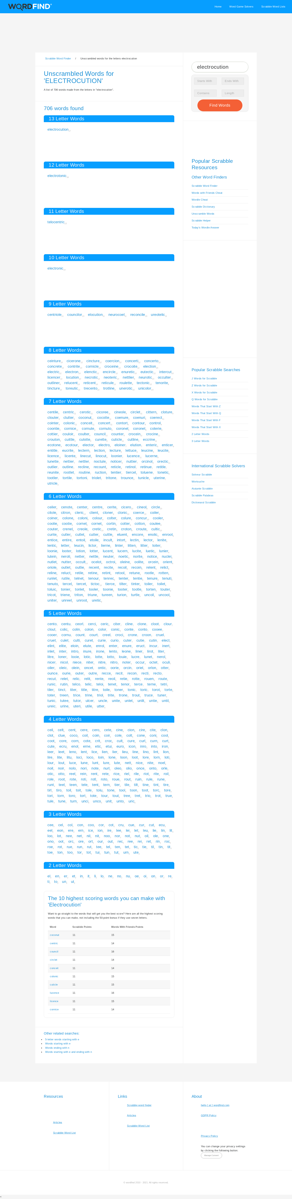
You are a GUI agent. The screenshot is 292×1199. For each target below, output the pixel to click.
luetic (150, 551)
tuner (162, 695)
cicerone (74, 361)
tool (122, 790)
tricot (51, 595)
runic (51, 684)
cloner (108, 512)
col (70, 825)
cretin (111, 529)
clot (50, 735)
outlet (65, 567)
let (136, 830)
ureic (51, 706)
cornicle (92, 366)
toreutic (72, 388)
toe (50, 852)
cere (83, 730)
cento (52, 624)
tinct (61, 690)
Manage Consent (211, 1155)
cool (164, 735)
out (110, 841)
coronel (122, 428)
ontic (102, 668)
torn (60, 796)
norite (137, 556)
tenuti (166, 578)
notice (152, 556)
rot (60, 847)
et (73, 876)
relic (76, 679)
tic (136, 847)
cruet (51, 640)
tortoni (82, 478)
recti (145, 673)
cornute (88, 428)
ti (48, 881)
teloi (99, 684)
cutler (66, 534)
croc (108, 741)
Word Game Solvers (241, 6)
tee (98, 847)
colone (67, 518)
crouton (53, 439)
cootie (67, 523)
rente (99, 679)
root (61, 779)
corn (74, 741)
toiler (148, 584)
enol (74, 746)
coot (50, 741)
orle (164, 768)
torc (156, 790)
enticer (167, 445)
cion (131, 730)
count (80, 635)
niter (90, 662)
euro (120, 746)
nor (117, 836)
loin (101, 757)
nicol (64, 662)
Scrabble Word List (64, 1132)
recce (106, 673)
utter (100, 706)
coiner (52, 518)
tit (168, 847)
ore (81, 841)
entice (52, 540)
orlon (152, 668)
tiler (50, 690)
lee (118, 830)
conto (142, 629)
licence (53, 456)
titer (73, 690)
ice (90, 830)
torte (168, 690)
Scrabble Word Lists (273, 6)
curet (89, 640)
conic (115, 629)
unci (85, 801)
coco (73, 735)
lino (146, 752)
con (80, 825)
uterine (159, 478)
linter (119, 545)
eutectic (147, 372)
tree (127, 796)
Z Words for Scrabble (204, 385)
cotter (125, 523)
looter (66, 551)
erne (86, 746)
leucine (147, 450)
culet (64, 640)
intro (74, 651)
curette (100, 439)
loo (49, 836)
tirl (49, 790)
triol (100, 695)
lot (59, 836)
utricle (52, 483)
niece (77, 662)
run (79, 847)
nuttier (131, 461)
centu (65, 624)
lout (61, 763)
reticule (108, 383)
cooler (158, 518)
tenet (112, 684)
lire (49, 757)
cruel (160, 635)
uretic (96, 600)
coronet (139, 428)
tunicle (143, 478)
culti (76, 640)
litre (50, 657)
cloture (166, 412)
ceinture (54, 361)
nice (139, 763)
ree (130, 841)
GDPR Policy (209, 1115)
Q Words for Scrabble (204, 399)
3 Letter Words (200, 441)
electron (71, 372)
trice (76, 695)
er (65, 876)
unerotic (125, 388)
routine (84, 472)
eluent (122, 534)
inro (143, 746)
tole (89, 790)
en (57, 876)
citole (51, 512)
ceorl (79, 624)
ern (80, 830)
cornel (81, 523)
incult (107, 540)
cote (86, 741)
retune (134, 573)
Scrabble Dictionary (203, 206)
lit (171, 830)
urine (64, 706)
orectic (162, 461)
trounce (127, 478)
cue (131, 825)
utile (88, 706)
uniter (52, 600)
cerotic (85, 412)
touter (165, 589)
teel (62, 785)
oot (61, 841)
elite (62, 646)
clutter (68, 417)
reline (51, 573)
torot (156, 690)
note (95, 768)
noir (61, 768)
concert (104, 423)
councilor (74, 315)
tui (97, 852)
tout (116, 796)
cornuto (105, 428)
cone (141, 735)
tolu (99, 790)
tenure (152, 578)
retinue (146, 467)
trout (136, 695)
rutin (64, 684)
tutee (64, 701)
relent (151, 567)
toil (68, 790)
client (93, 512)
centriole (54, 315)
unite (116, 701)
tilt (136, 785)
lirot (150, 651)
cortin (111, 523)
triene (65, 595)
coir (107, 735)
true (168, 796)
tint (155, 785)
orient (167, 562)
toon (133, 790)
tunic (51, 701)
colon (89, 629)
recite (108, 567)
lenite (161, 540)
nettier (68, 461)
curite (52, 534)
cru (120, 825)
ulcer (90, 701)
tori (50, 796)
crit (97, 741)
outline (67, 467)
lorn (157, 757)
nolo (72, 768)
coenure (121, 417)
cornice (70, 428)
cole (118, 735)
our (100, 841)
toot (145, 790)
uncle (102, 701)
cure (131, 741)
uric (131, 801)
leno (72, 752)
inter (62, 651)
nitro (114, 662)
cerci (92, 624)
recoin (136, 567)
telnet (78, 578)
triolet (96, 478)
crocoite (130, 366)
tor (79, 852)
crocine (152, 434)
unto (120, 801)
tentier (116, 472)
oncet (88, 668)
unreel (67, 600)
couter (52, 529)
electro (104, 445)
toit (78, 790)
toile (106, 690)
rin (158, 841)
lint (155, 752)
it (89, 876)
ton (60, 852)
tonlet (79, 589)
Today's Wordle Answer (205, 227)
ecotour (71, 445)
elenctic (90, 372)
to (55, 881)
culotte (84, 439)
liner (139, 651)
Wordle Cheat (200, 199)
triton (79, 595)
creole (82, 529)
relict (164, 567)
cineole (120, 412)
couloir (68, 434)
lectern (83, 450)
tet (127, 847)
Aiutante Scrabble (202, 488)
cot (111, 825)
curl (142, 741)
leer (50, 752)
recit (119, 673)
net (79, 836)
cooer (52, 635)
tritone (111, 478)
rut (89, 847)
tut (116, 852)
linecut (85, 456)
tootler (52, 478)
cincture (92, 361)
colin (76, 629)
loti (167, 757)
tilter (123, 584)
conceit (86, 423)
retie (123, 679)
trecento (90, 388)
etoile (94, 540)
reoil (111, 679)
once (140, 768)
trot (158, 796)
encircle (109, 372)
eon (60, 830)
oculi (166, 662)
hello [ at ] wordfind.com (215, 1105)
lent (84, 752)
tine (146, 785)
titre (95, 690)
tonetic (163, 472)
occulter (164, 377)
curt (165, 741)
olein (75, 668)
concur (141, 518)
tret (137, 796)
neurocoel (116, 315)
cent (71, 730)
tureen (107, 595)
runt (50, 785)
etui (109, 746)
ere (70, 830)
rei (140, 841)
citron (65, 512)
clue (61, 735)
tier (117, 785)
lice (94, 752)
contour (138, 423)
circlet (135, 412)
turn (73, 801)
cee (50, 825)
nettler (84, 461)
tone (110, 790)
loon (123, 757)
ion (100, 830)
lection (99, 450)
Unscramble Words (203, 213)
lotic (87, 657)
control (155, 423)
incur (153, 646)
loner (62, 657)
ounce (52, 673)
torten (151, 589)
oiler (50, 668)
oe (137, 876)
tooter (122, 589)
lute (117, 763)
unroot (81, 600)
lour (50, 763)
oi (145, 876)
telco (76, 684)
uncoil (149, 595)
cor (101, 825)
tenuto (52, 584)
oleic (63, 668)
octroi (110, 562)
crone (132, 635)
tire (166, 785)
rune (161, 779)
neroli (65, 556)
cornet (96, 523)
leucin (79, 545)
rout (127, 779)
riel (126, 774)
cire (142, 730)
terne (151, 684)
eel (49, 830)
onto (152, 768)
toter (51, 695)
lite (59, 757)
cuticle (116, 439)
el (48, 876)
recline (83, 467)
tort (82, 796)
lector (148, 540)
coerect (156, 417)
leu (145, 830)
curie (102, 640)
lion (166, 752)
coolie (52, 523)
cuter (127, 640)
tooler (93, 589)
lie (154, 830)
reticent (89, 383)
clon (163, 730)
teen (73, 785)
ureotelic (158, 315)
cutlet (79, 534)
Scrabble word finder (139, 1105)
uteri (77, 706)
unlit (140, 701)
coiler (154, 512)
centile (52, 412)
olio (129, 768)
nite (150, 763)
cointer (53, 423)
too (70, 852)
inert (165, 646)
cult (120, 741)
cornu (66, 635)
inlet (50, 651)
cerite (111, 507)
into (154, 746)
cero (95, 730)
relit (87, 679)
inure (87, 651)
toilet (161, 584)
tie (144, 847)
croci (119, 635)
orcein (153, 562)
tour (104, 796)
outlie (79, 567)
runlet (52, 578)
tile (127, 785)
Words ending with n (57, 1047)
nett (128, 763)
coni (153, 735)
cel (60, 825)
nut (137, 836)
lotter (94, 551)
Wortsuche (198, 481)
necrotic (91, 377)
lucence (133, 456)
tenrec (109, 578)
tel (108, 847)
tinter (135, 584)
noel (161, 763)
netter (79, 556)
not (127, 836)
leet (61, 752)
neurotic (145, 377)
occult (80, 562)
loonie (52, 551)
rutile (66, 578)
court (93, 635)
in (81, 876)
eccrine (149, 439)
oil (146, 836)
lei (128, 830)
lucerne (151, 456)
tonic (132, 690)
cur (141, 825)
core (62, 741)
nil (88, 836)
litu (69, 757)
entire (66, 540)
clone (141, 624)
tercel (67, 584)
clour (168, 624)
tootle (136, 589)
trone (123, 695)
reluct (65, 573)
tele (84, 785)
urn (126, 852)
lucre (135, 657)
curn (153, 741)
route (162, 679)
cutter (94, 534)
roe (50, 847)
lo (102, 876)
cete (107, 730)
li (95, 876)
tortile (67, 478)
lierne (105, 545)
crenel (68, 529)
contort (122, 423)
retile (79, 573)
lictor (92, 545)
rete (105, 774)
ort (90, 841)
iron (165, 746)
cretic (96, 529)
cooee (157, 629)
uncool (164, 595)
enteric (151, 445)
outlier (52, 467)
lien (105, 752)
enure (127, 646)
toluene (147, 472)
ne (110, 876)
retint (106, 573)
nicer (51, 662)
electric (53, 372)
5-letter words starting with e (62, 1039)
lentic (51, 545)
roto (104, 779)
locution (72, 377)
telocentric (55, 222)
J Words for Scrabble (204, 378)
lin (163, 830)
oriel (139, 668)
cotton (140, 523)
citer (116, 624)
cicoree (102, 412)
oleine (125, 562)
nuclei (166, 556)
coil (85, 735)
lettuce (130, 450)
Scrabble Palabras (202, 495)
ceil (50, 730)
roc (167, 841)
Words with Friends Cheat (207, 192)
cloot (155, 624)
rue (69, 847)
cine (119, 730)
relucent (71, 383)
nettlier (128, 377)
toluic (51, 589)
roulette (126, 383)
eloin (74, 646)
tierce (110, 584)
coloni (82, 518)
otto (61, 774)
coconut (84, 417)
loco (90, 757)
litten (132, 545)
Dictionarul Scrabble (204, 502)
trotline (109, 388)
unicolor (144, 388)
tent (95, 785)
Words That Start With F (206, 420)
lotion (80, 551)
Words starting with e (57, 1043)
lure (106, 763)
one (166, 836)
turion (121, 595)
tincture (53, 388)
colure (126, 518)
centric (68, 412)
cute (50, 746)
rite (156, 774)
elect (166, 640)
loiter (156, 545)
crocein (134, 434)
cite (153, 730)
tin (161, 847)
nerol (161, 657)
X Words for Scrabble (204, 392)
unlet (129, 701)
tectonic (143, 383)
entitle (52, 450)
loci (79, 757)
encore (137, 534)
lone (112, 757)
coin (95, 735)
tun (106, 852)
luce (72, 763)
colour (97, 518)
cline (129, 624)
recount (100, 467)
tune (61, 801)
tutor (77, 701)
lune (84, 763)
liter (161, 651)
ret (148, 841)
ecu (162, 825)
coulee (155, 523)
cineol (141, 507)
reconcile (137, 315)
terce (138, 684)
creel (107, 635)
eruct (140, 646)
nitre (102, 662)
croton (126, 529)
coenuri (139, 417)
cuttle (107, 534)
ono (50, 841)
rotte (136, 679)
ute (136, 852)
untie (153, 701)
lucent (108, 551)
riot (146, 774)
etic (98, 746)
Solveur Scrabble (202, 474)
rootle (149, 573)
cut (151, 825)
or (161, 876)
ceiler (51, 507)
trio (147, 796)
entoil (80, 540)
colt (129, 735)
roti (83, 779)
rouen (149, 679)
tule (50, 801)
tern (106, 785)
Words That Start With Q (206, 413)
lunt (95, 763)
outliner (53, 383)
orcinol (147, 461)
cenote (66, 507)
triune (92, 595)
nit (97, 836)
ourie (66, 673)
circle (155, 507)
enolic (153, 534)
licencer (53, 377)
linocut (101, 456)
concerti (131, 361)
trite (111, 695)
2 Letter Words (200, 434)
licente (70, 456)
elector (88, 445)
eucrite (67, 450)
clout (51, 629)
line (135, 752)
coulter (83, 434)
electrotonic (56, 176)
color (102, 629)
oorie (115, 668)
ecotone (54, 445)
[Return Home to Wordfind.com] (29, 10)
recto (157, 673)
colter (111, 518)
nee (69, 836)
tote (93, 796)
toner (119, 690)
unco (97, 801)
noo (107, 836)
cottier (52, 434)
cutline (133, 439)
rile (136, 774)
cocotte (103, 417)
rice (116, 774)
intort (121, 540)
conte (129, 629)
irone (100, 651)
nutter (66, 562)
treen (64, 695)
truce (148, 695)
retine (92, 573)
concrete (54, 366)
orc (70, 841)
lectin (134, 540)
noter (126, 662)
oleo (117, 768)
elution (135, 445)
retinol (130, 467)
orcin (127, 668)
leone (126, 651)
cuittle (69, 439)
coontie (53, 428)
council (100, 434)
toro (72, 796)
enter (113, 646)
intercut (165, 372)
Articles (57, 1122)
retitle (161, 467)
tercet (81, 584)
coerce (138, 512)
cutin (153, 640)
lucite (136, 551)
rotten (163, 573)
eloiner (120, 445)
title (84, 690)
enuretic (128, 372)
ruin (138, 779)
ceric (105, 624)
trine (88, 695)
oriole (51, 567)
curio (115, 640)
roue (115, 779)
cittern (151, 412)
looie (75, 657)
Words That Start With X (206, 427)
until (165, 701)
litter (144, 545)
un (64, 881)
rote (73, 779)
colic (64, 629)
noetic (123, 556)
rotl (93, 779)
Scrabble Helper (201, 220)
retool (120, 573)
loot (135, 757)
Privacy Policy (209, 1135)
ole (155, 836)
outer (79, 673)
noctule (100, 461)
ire (109, 830)
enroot (167, 534)
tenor (125, 684)
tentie (137, 578)
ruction (100, 472)
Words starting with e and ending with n (68, 1051)
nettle (93, 556)
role (50, 779)
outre (93, 673)
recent (94, 567)
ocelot (96, 562)
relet (64, 679)
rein (83, 774)
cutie (140, 640)
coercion (112, 361)
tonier (65, 589)
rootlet (69, 472)
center (82, 507)
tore (167, 790)
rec (120, 841)
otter (165, 668)
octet (153, 662)
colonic (69, 423)
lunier (163, 551)
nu (128, 876)
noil (50, 768)
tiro (58, 790)
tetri (164, 684)
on (153, 876)
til (152, 847)
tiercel (131, 472)
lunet (148, 657)
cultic (155, 529)
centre (97, 507)
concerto (151, 361)
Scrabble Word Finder (204, 185)
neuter (108, 556)
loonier (116, 456)
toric (144, 690)
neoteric (110, 377)
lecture (115, 450)
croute (141, 529)
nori (84, 768)
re (169, 876)
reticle (116, 467)
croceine (111, 366)
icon (132, 746)
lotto (110, 657)
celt (61, 730)
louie (123, 657)
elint (50, 646)
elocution (95, 315)
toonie (108, 589)
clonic (122, 512)
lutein (51, 556)
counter (117, 434)
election (149, 366)
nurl (106, 768)
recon (132, 673)
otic (50, 774)
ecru (62, 746)
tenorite (162, 383)
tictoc (95, 584)
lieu (125, 752)
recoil (122, 567)
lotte (98, 657)
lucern (123, 551)
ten (117, 847)
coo (91, 825)
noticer (116, 461)
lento (113, 651)
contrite (74, 366)
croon (146, 635)
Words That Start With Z (206, 406)
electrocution (58, 129)
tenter (123, 578)
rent (94, 774)
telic (88, 684)
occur (140, 662)
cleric (79, 512)
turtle (135, 595)
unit (109, 801)
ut (72, 881)
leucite (163, 450)
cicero (126, 507)
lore (146, 757)
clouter (53, 417)
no (119, 876)
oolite (138, 562)
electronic (55, 268)
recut (51, 679)
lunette (53, 461)
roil (166, 774)
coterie (155, 428)
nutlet (52, 562)
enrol (100, 646)
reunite (53, 472)
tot (89, 852)
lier (114, 752)
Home (218, 6)
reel (72, 774)
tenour (93, 578)
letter (65, 545)
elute (87, 646)
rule (149, 779)
